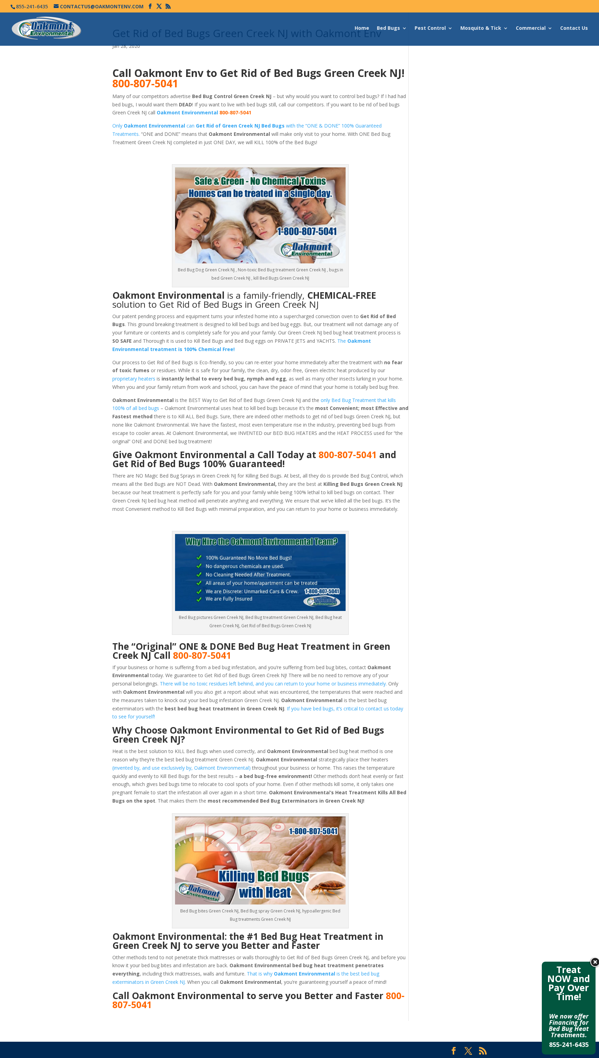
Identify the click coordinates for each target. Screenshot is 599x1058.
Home (362, 28)
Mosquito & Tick (480, 28)
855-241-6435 (569, 1044)
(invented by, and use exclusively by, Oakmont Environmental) (181, 767)
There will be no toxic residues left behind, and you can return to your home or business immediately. (273, 683)
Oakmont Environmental (187, 112)
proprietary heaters (133, 378)
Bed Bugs (388, 28)
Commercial (531, 28)
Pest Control (430, 28)
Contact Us (574, 28)
